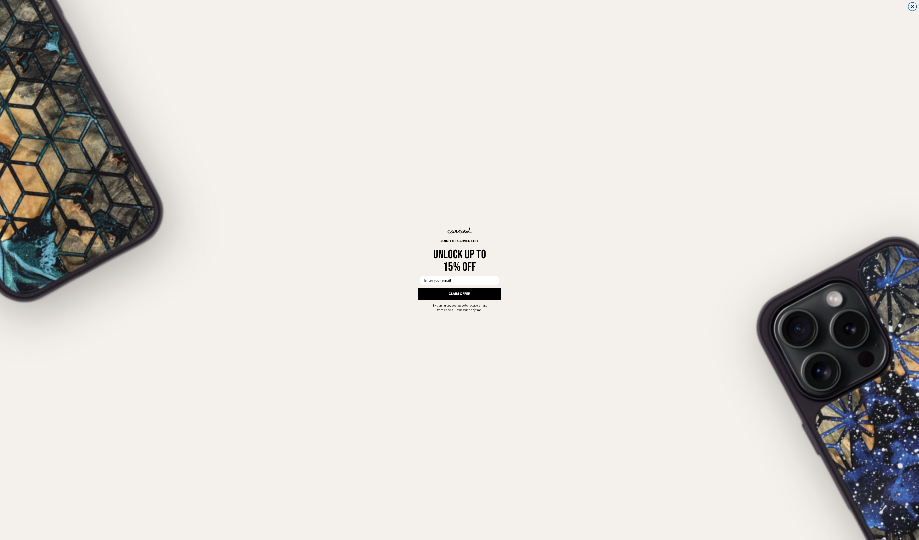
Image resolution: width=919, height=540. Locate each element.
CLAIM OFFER (459, 293)
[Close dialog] (912, 6)
